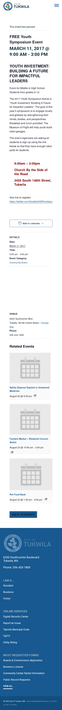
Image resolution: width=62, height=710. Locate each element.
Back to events (23, 514)
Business (8, 592)
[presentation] (30, 368)
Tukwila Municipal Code (16, 629)
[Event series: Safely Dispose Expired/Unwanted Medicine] (35, 396)
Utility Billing (10, 642)
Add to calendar (31, 223)
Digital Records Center (15, 616)
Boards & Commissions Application (22, 660)
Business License (13, 666)
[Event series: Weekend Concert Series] (12, 452)
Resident (8, 585)
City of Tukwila (16, 6)
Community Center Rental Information (24, 673)
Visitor (6, 598)
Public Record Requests (16, 679)
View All (8, 686)
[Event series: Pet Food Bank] (46, 499)
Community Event (18, 262)
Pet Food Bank (18, 494)
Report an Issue (12, 623)
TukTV (6, 635)
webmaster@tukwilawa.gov (37, 701)
